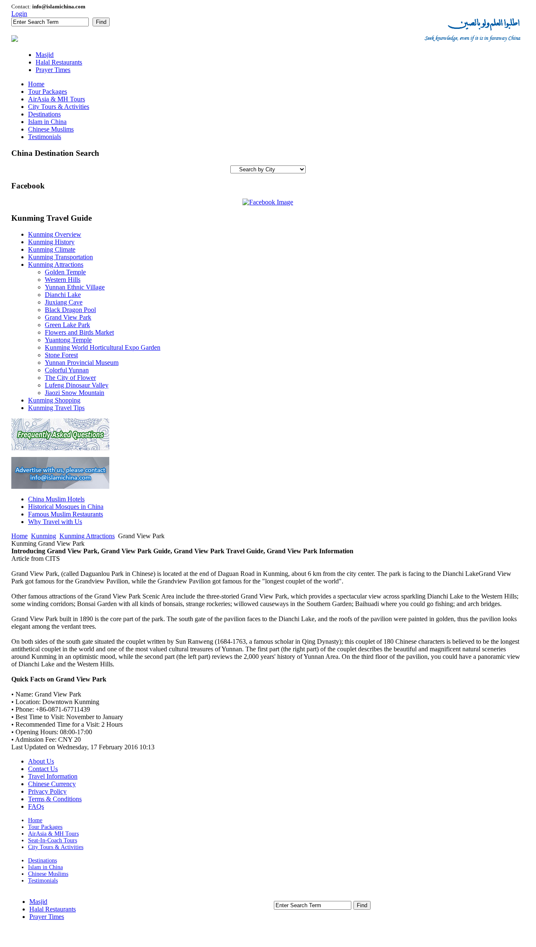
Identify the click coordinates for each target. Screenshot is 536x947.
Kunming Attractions (87, 535)
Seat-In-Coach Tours (52, 840)
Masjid (38, 901)
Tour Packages (45, 827)
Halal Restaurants (52, 909)
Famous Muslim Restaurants (65, 514)
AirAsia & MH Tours (53, 834)
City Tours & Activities (55, 847)
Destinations (42, 860)
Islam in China (45, 867)
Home (19, 535)
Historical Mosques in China (65, 506)
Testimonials (43, 880)
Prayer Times (46, 916)
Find (101, 22)
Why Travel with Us (55, 521)
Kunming (43, 535)
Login (19, 13)
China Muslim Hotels (56, 499)
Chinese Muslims (48, 874)
